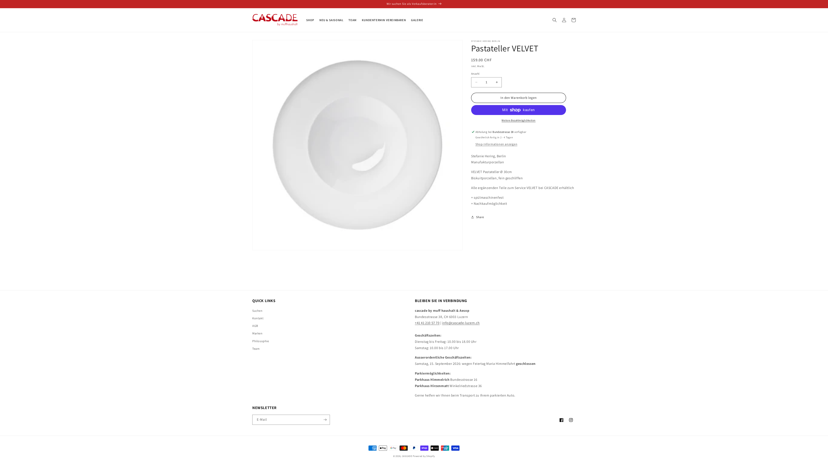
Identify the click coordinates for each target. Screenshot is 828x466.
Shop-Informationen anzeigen (496, 144)
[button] (554, 20)
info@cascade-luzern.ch (461, 323)
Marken (257, 333)
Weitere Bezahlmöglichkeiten (519, 120)
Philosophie (260, 341)
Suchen (257, 311)
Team (256, 349)
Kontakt (257, 318)
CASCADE (407, 456)
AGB (255, 326)
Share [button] (480, 217)
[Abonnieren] (325, 420)
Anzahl (475, 74)
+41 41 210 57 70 (427, 323)
